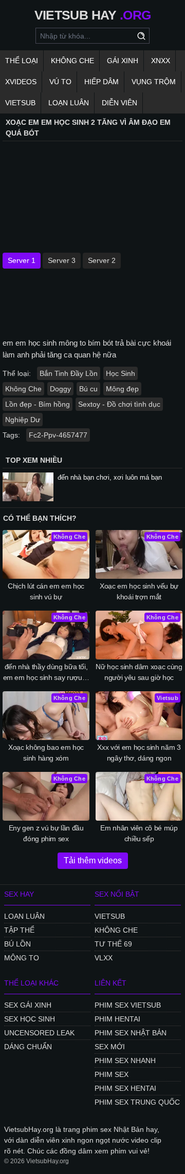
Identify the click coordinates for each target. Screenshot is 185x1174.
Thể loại (21, 60)
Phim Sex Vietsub (128, 1005)
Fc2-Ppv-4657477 (58, 435)
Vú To (60, 82)
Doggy (60, 389)
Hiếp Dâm (101, 82)
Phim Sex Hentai (125, 1088)
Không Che (72, 60)
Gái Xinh (122, 60)
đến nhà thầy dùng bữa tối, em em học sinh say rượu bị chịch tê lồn (46, 672)
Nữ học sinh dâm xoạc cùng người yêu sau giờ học (139, 671)
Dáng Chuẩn (28, 1047)
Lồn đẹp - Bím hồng (37, 404)
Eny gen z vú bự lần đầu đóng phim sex (46, 833)
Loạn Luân (68, 103)
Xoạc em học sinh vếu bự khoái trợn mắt (139, 591)
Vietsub (20, 103)
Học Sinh (120, 373)
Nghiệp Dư (22, 419)
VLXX (104, 958)
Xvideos (20, 82)
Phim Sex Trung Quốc (137, 1102)
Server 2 (102, 260)
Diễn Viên (119, 103)
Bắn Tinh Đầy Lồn (69, 373)
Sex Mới (110, 1047)
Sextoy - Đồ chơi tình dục (119, 404)
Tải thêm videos (93, 860)
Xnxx (160, 60)
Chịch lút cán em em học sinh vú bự (46, 591)
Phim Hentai (117, 1019)
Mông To (21, 958)
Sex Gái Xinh (27, 1005)
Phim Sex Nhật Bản (130, 1033)
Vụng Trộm (154, 82)
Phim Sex (111, 1074)
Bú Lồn (17, 944)
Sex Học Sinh (29, 1019)
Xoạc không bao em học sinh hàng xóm (46, 752)
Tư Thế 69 (113, 944)
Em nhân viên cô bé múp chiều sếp (138, 833)
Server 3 (62, 260)
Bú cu (88, 389)
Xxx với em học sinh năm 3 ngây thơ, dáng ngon (138, 752)
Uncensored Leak (39, 1033)
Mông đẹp (122, 389)
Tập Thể (19, 930)
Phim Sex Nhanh (125, 1060)
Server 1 (21, 260)
